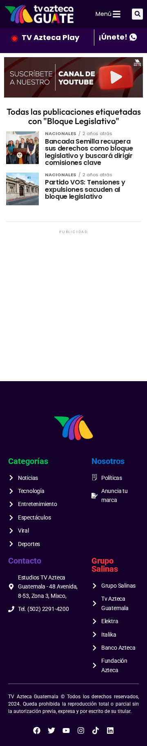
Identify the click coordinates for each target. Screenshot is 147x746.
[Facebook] (36, 730)
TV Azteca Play (50, 37)
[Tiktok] (95, 730)
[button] (137, 14)
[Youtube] (66, 730)
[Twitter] (51, 730)
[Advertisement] (73, 308)
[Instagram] (81, 730)
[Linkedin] (110, 730)
